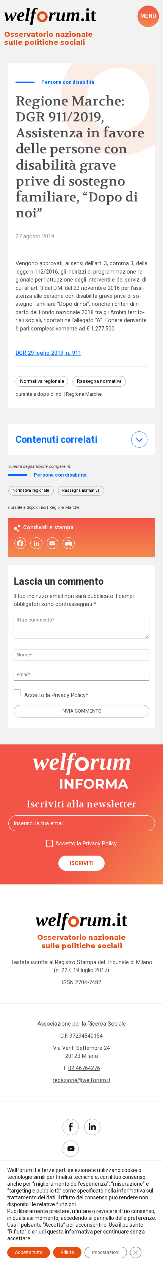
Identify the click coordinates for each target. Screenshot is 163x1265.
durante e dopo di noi (39, 394)
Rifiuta (67, 1252)
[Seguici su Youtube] (71, 1149)
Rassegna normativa (99, 381)
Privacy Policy (69, 695)
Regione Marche (84, 394)
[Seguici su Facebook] (71, 1127)
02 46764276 (84, 1068)
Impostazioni (105, 1252)
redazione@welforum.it (81, 1080)
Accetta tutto (28, 1252)
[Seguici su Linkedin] (92, 1127)
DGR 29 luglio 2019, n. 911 (48, 353)
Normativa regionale (42, 381)
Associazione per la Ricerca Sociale (82, 1024)
